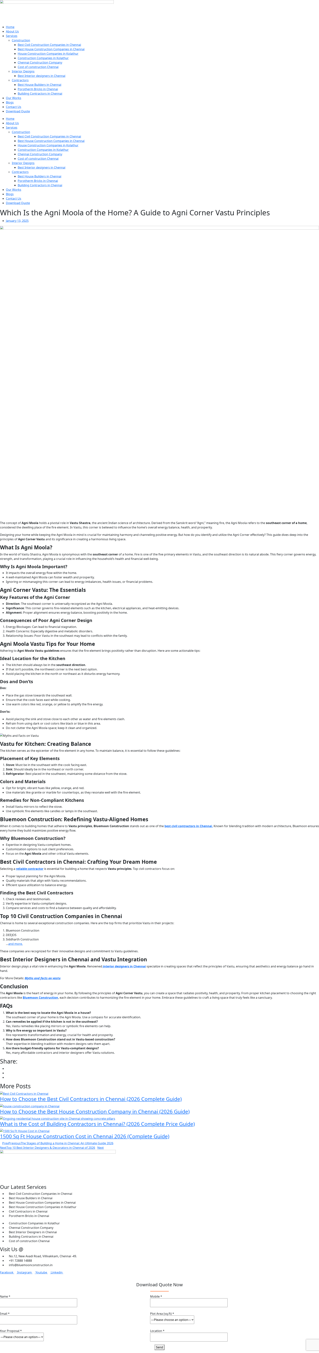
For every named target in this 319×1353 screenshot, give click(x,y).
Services (11, 36)
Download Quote (18, 111)
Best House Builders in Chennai (39, 85)
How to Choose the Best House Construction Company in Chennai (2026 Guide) (95, 1111)
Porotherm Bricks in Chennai (38, 89)
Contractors (20, 80)
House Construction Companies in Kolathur (48, 54)
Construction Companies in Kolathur (43, 58)
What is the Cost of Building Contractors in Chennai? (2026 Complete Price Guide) (97, 1123)
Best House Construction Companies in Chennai (51, 49)
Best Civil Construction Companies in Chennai (49, 45)
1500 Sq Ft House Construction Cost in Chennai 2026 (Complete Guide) (84, 1136)
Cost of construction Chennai (38, 67)
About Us (12, 31)
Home (10, 27)
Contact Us (13, 107)
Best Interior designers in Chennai (41, 76)
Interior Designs (23, 71)
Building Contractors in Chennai (40, 93)
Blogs (10, 102)
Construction (21, 40)
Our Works (13, 98)
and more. (15, 944)
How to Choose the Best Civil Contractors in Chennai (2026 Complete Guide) (91, 1098)
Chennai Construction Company (40, 62)
